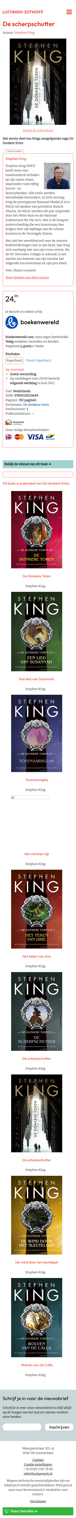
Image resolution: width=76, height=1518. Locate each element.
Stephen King (24, 33)
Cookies (38, 1460)
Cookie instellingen (38, 1464)
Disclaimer (38, 1501)
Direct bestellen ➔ (23, 1511)
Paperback (43, 360)
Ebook (30, 360)
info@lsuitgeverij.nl (38, 1473)
